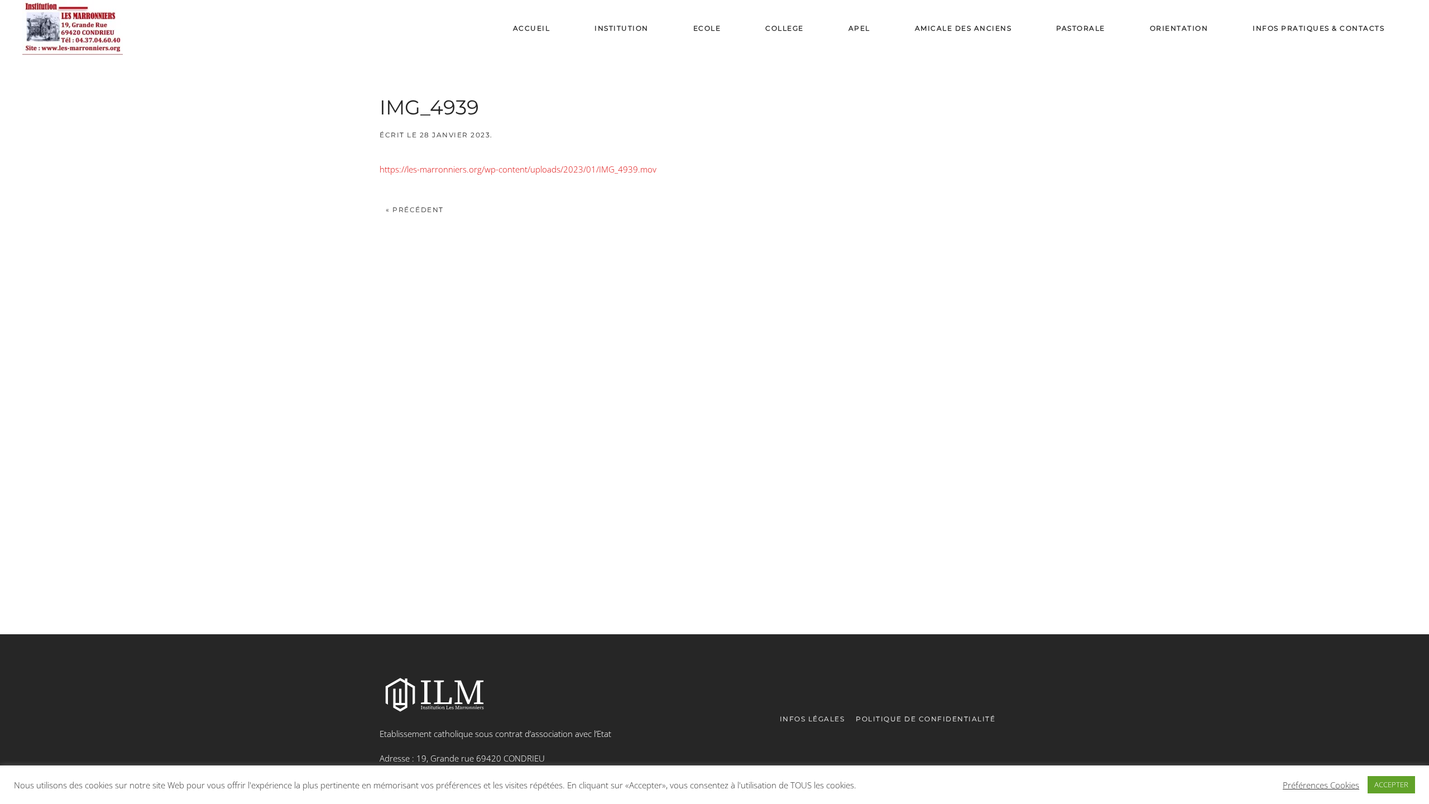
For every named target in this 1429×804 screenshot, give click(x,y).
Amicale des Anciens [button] (963, 28)
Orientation (1179, 28)
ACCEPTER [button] (1391, 784)
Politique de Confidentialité (925, 719)
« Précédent (415, 209)
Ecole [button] (707, 28)
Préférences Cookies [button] (1321, 785)
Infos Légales (812, 719)
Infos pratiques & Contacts (1318, 28)
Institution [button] (621, 28)
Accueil (531, 28)
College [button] (784, 28)
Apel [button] (859, 28)
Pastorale (1080, 28)
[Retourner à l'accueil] (72, 28)
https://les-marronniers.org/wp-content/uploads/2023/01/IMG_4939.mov (518, 169)
